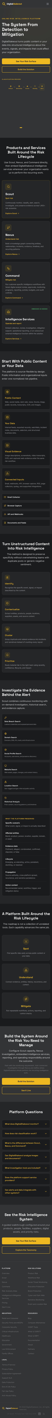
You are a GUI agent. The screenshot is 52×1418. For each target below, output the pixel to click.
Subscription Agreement (11, 1373)
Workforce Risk (34, 1278)
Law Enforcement (9, 1349)
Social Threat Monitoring (37, 1282)
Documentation (34, 1340)
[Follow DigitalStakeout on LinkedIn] (39, 1414)
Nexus (4, 1282)
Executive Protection (36, 1286)
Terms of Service (8, 1365)
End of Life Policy (9, 1387)
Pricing (4, 1303)
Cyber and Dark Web (36, 1295)
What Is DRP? (33, 1336)
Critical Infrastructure (10, 1331)
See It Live (26, 1090)
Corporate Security (9, 1327)
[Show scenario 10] (33, 127)
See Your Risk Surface (26, 61)
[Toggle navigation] (47, 3)
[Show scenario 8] (30, 127)
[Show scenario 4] (24, 127)
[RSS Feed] (44, 1414)
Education (6, 1340)
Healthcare (6, 1336)
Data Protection (8, 1382)
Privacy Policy (7, 1369)
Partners (31, 1349)
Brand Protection (34, 1291)
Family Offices (7, 1353)
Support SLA (7, 1378)
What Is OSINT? (34, 1331)
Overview (5, 1273)
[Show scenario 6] (27, 127)
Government (7, 1345)
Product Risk (33, 1273)
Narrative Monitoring (36, 1300)
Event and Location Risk (37, 1304)
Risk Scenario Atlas (9, 1291)
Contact (31, 1353)
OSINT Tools (33, 1327)
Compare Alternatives (36, 1323)
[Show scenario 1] (18, 127)
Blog (29, 1318)
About (30, 1345)
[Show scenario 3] (22, 127)
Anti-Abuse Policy (9, 1395)
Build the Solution (26, 69)
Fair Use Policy (8, 1391)
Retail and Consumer (10, 1318)
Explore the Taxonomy (26, 1250)
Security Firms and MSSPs (12, 1323)
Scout (4, 1278)
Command (6, 1286)
